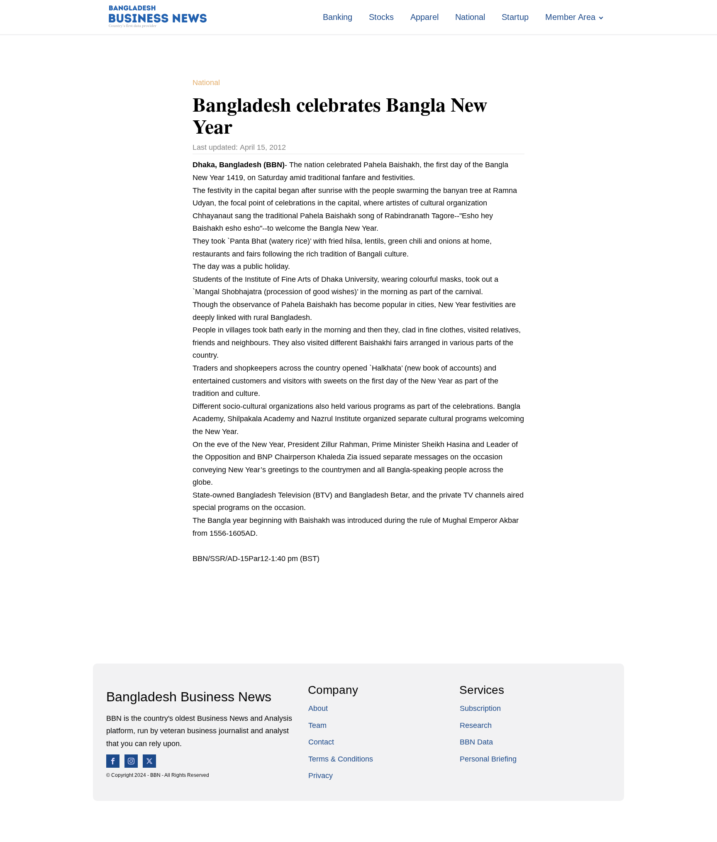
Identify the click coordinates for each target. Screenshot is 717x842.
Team (317, 725)
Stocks (381, 17)
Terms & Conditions (340, 759)
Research (476, 725)
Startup (515, 17)
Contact (321, 742)
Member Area (570, 17)
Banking (337, 17)
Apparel (424, 17)
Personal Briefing (488, 759)
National (470, 17)
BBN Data (476, 742)
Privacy (320, 775)
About (318, 708)
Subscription (480, 708)
